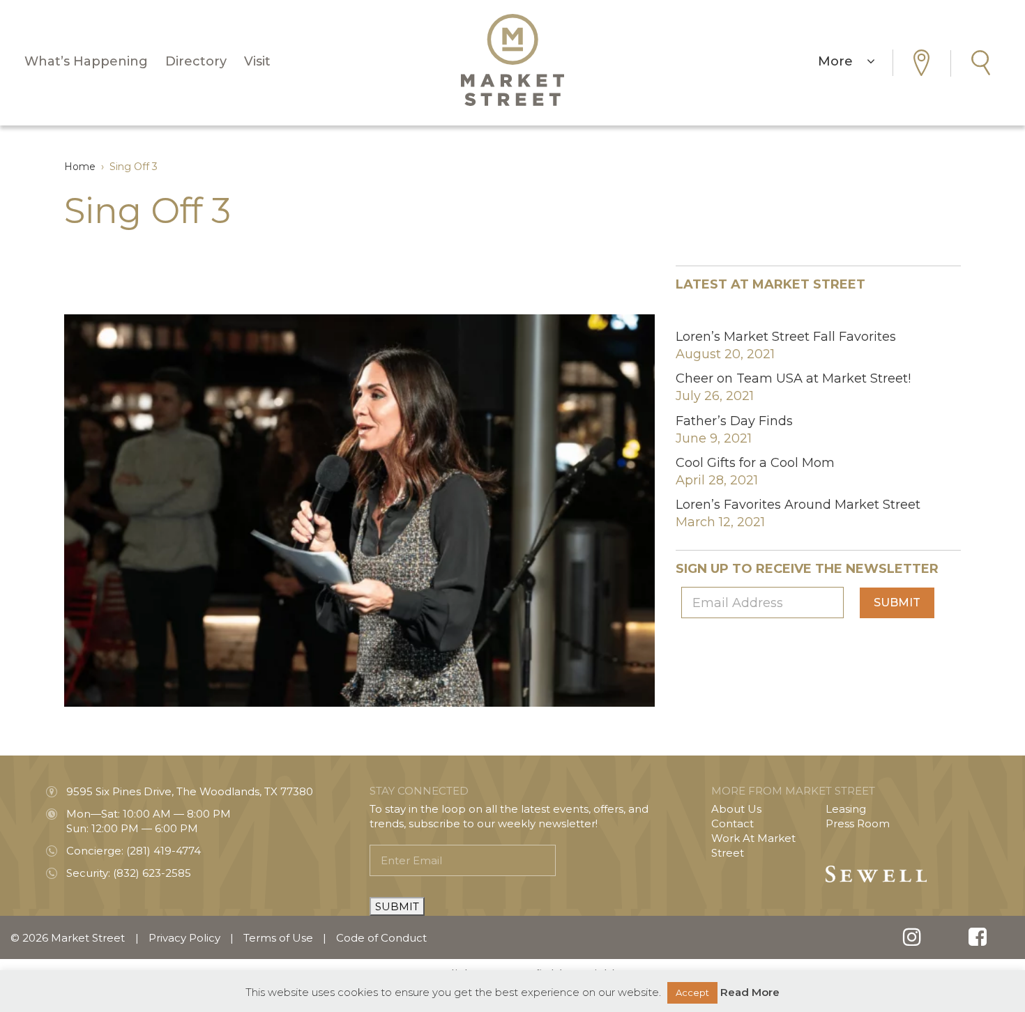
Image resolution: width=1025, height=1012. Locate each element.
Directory (196, 61)
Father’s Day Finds (734, 421)
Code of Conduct (381, 937)
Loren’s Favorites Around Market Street (798, 504)
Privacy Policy (184, 937)
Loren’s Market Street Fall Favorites (786, 336)
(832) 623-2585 (152, 873)
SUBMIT (397, 906)
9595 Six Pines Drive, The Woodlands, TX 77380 (189, 791)
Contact (732, 823)
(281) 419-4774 (163, 850)
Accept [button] (692, 992)
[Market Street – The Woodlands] (512, 60)
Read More (750, 992)
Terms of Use (278, 937)
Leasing (846, 808)
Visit (257, 61)
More (842, 61)
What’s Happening (86, 61)
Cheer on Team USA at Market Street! (793, 378)
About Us (736, 808)
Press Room (858, 823)
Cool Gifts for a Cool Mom (755, 462)
